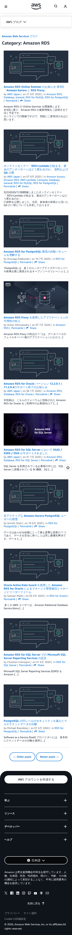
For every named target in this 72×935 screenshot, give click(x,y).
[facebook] (11, 894)
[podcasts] (41, 894)
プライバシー (12, 913)
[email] (47, 894)
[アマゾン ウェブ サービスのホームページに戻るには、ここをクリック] (36, 6)
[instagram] (23, 894)
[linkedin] (17, 894)
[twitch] (29, 894)
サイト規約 (30, 913)
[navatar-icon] (65, 6)
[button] (36, 21)
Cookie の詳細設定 (15, 918)
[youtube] (35, 894)
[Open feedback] (68, 467)
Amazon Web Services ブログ (19, 36)
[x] (5, 894)
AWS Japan (13, 94)
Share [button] (27, 100)
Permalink (11, 100)
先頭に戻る (33, 903)
